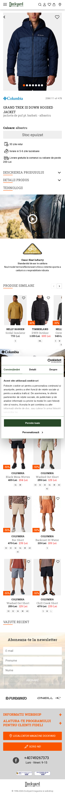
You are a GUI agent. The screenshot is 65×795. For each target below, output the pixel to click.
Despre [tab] (53, 369)
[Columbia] (13, 98)
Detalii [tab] (32, 369)
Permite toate (32, 423)
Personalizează (30, 432)
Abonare (32, 680)
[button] (24, 85)
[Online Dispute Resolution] (42, 773)
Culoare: (9, 128)
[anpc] (24, 773)
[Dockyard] (16, 4)
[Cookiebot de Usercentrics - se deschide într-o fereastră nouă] (47, 361)
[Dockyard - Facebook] (16, 760)
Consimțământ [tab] (12, 369)
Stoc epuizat (32, 135)
